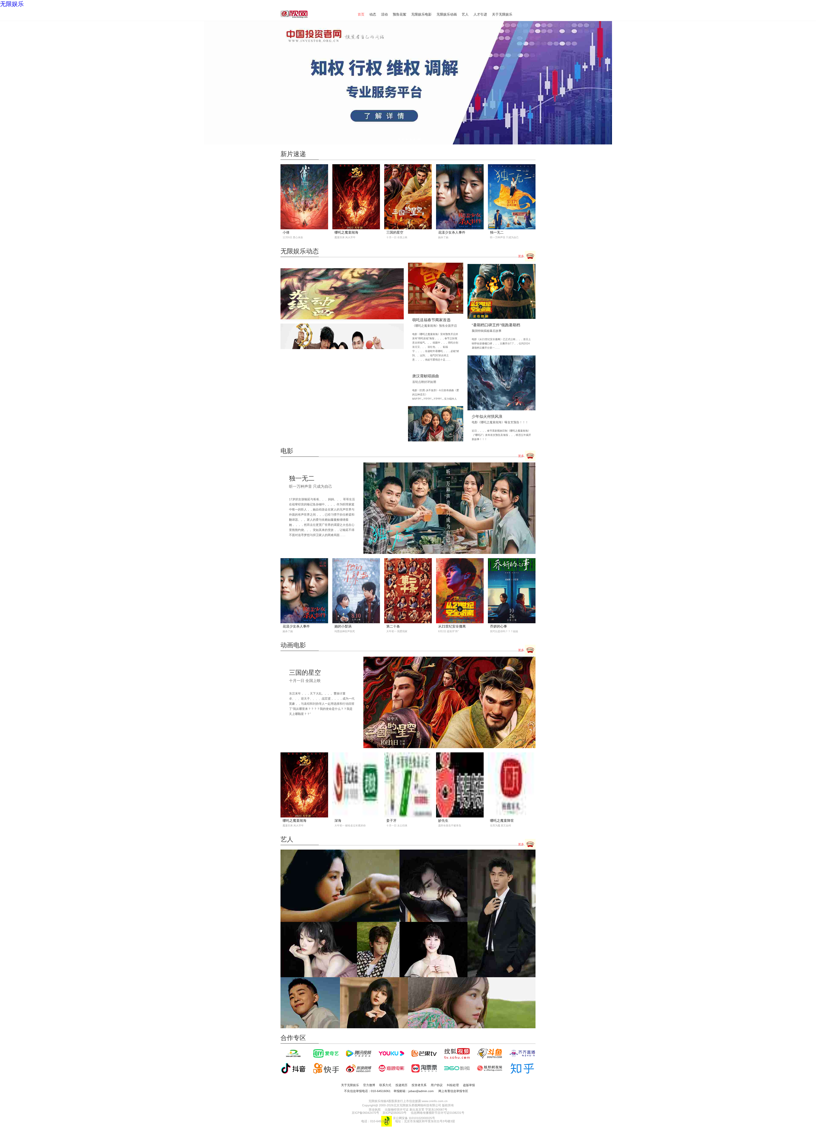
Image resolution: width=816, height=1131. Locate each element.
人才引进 (480, 14)
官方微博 (369, 1085)
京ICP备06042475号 (365, 1112)
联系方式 (385, 1085)
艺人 (465, 14)
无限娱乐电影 (421, 14)
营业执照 (375, 1109)
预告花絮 (399, 14)
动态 (372, 14)
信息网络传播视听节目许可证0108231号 (437, 1112)
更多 (521, 256)
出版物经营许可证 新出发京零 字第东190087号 (416, 1109)
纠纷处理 (453, 1085)
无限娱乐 (12, 4)
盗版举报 (469, 1085)
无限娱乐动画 (446, 14)
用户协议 (437, 1085)
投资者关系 (419, 1085)
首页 (361, 14)
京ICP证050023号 (394, 1112)
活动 (384, 14)
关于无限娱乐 (502, 14)
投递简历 (401, 1085)
